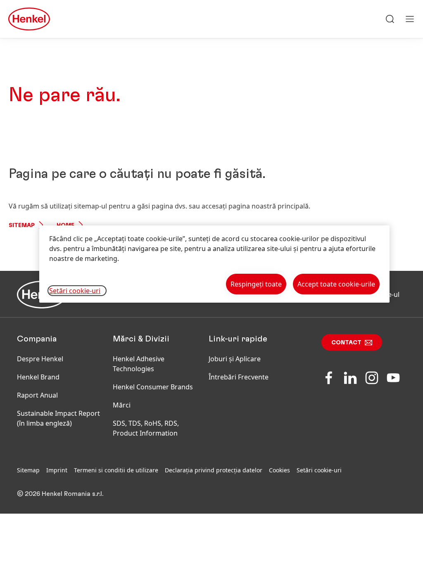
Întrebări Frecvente (239, 377)
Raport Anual (37, 395)
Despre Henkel (40, 358)
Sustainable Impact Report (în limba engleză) (58, 418)
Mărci (122, 405)
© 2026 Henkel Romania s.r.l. (60, 494)
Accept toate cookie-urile (336, 284)
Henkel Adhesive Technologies (138, 363)
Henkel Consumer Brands (153, 386)
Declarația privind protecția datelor (213, 470)
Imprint (56, 470)
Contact (346, 343)
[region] (214, 264)
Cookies (279, 470)
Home (65, 225)
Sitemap (22, 225)
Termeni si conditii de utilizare (116, 470)
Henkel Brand (38, 377)
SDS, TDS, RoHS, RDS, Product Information (146, 428)
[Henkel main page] (29, 19)
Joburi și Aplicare (235, 358)
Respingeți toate (256, 284)
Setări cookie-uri (319, 470)
